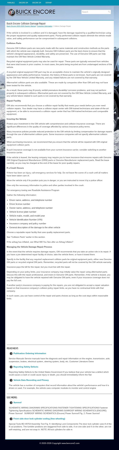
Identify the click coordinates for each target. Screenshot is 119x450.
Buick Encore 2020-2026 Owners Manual (21, 26)
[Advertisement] (59, 322)
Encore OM (23, 3)
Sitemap (48, 3)
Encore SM (36, 3)
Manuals (11, 3)
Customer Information (44, 26)
